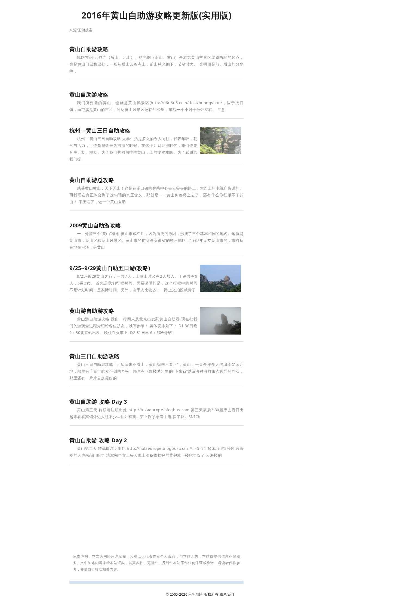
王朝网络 (195, 594)
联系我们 (227, 594)
